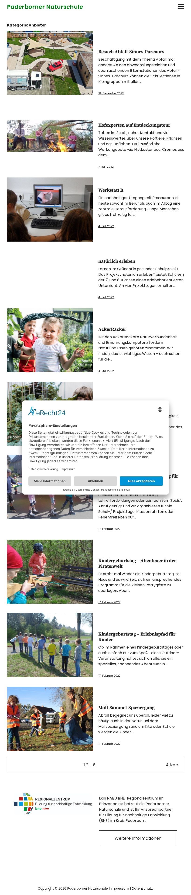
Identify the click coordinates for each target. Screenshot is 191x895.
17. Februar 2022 (109, 529)
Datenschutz (142, 888)
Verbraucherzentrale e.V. (134, 182)
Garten (107, 109)
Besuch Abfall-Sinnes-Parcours (131, 52)
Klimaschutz (107, 182)
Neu (100, 44)
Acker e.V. (100, 313)
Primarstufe (107, 44)
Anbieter (100, 618)
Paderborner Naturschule (45, 7)
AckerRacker (112, 329)
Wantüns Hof (114, 117)
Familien (100, 109)
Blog (107, 253)
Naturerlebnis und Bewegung (134, 109)
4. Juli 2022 (106, 226)
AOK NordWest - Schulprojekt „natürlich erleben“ (100, 253)
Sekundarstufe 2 (120, 44)
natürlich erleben (116, 261)
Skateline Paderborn (107, 552)
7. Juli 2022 (106, 167)
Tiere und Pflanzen (107, 117)
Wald (114, 552)
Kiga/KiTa (127, 35)
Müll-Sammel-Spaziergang (126, 708)
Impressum (120, 888)
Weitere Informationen (138, 838)
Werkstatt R (110, 190)
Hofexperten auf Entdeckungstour (134, 125)
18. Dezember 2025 (111, 93)
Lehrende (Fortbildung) (134, 35)
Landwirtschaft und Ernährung (127, 109)
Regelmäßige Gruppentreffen (107, 321)
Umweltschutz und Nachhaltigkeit (127, 44)
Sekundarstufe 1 (114, 44)
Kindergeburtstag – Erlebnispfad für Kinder (136, 637)
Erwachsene (107, 35)
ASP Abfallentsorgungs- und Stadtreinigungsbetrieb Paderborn (100, 35)
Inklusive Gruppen (120, 35)
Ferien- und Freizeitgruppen (114, 35)
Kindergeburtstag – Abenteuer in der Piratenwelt (137, 563)
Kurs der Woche (120, 313)
